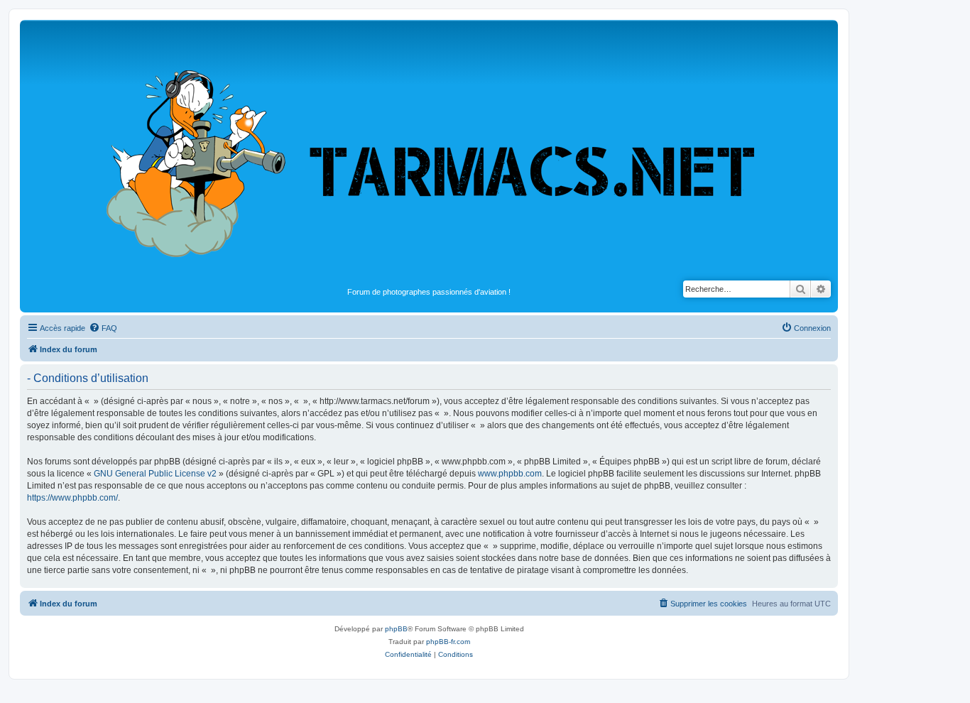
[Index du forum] (428, 153)
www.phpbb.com (510, 474)
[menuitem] (103, 328)
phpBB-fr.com (448, 641)
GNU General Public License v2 (155, 474)
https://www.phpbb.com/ (72, 498)
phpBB (396, 629)
